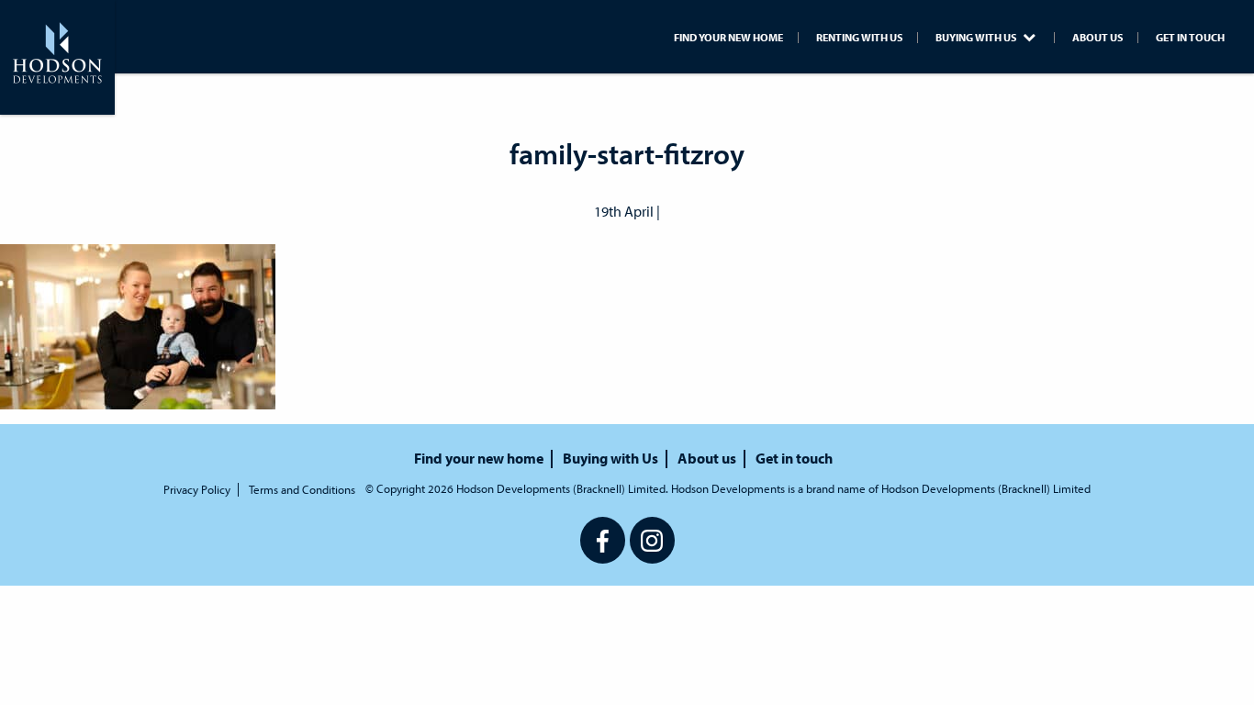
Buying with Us (976, 37)
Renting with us (859, 37)
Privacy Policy (196, 490)
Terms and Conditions (302, 490)
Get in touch (1190, 37)
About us (1097, 37)
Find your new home (728, 37)
